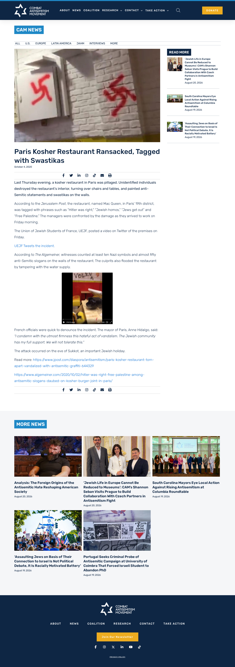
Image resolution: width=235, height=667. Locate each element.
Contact (132, 10)
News (76, 10)
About (65, 10)
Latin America (61, 43)
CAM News (29, 30)
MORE (114, 43)
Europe (40, 43)
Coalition (91, 10)
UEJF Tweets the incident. (34, 246)
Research (110, 10)
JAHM (80, 43)
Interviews (97, 43)
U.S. (27, 43)
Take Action (155, 10)
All (17, 43)
